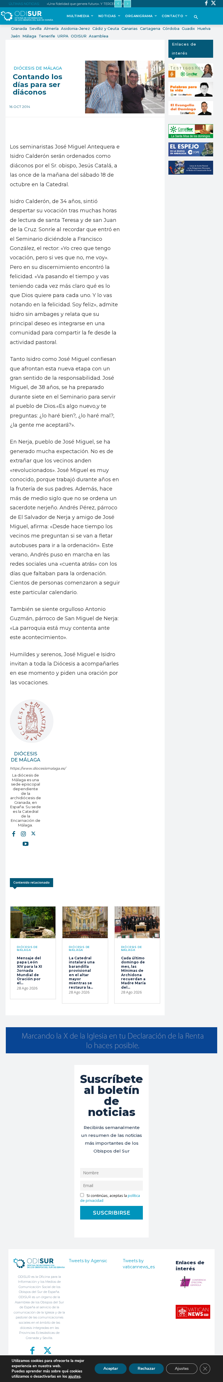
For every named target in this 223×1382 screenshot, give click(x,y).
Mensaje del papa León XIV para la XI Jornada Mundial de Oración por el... (29, 970)
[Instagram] (23, 833)
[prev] (118, 3)
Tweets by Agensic (88, 1260)
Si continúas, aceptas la (110, 1198)
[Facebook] (206, 3)
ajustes (74, 1376)
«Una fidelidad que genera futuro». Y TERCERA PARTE (88, 4)
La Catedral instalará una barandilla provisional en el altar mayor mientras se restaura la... (82, 973)
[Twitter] (213, 3)
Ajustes (182, 1368)
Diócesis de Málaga (38, 68)
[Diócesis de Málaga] (31, 721)
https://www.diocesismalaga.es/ (25, 768)
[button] (196, 17)
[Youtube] (25, 843)
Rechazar (146, 1368)
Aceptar (110, 1368)
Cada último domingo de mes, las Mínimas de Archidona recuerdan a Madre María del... (133, 973)
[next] (127, 3)
